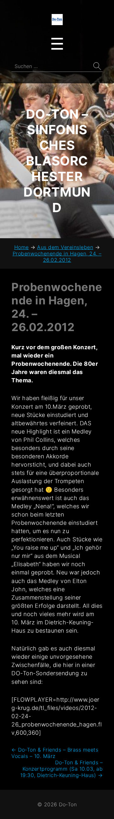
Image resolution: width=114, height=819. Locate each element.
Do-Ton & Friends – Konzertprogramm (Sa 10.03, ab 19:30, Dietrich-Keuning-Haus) (61, 768)
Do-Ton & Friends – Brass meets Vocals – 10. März (54, 752)
